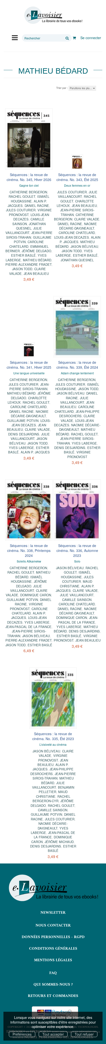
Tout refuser (84, 1034)
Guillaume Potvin (22, 420)
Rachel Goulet (22, 196)
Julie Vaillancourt (23, 230)
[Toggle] (15, 37)
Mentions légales (53, 960)
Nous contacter (53, 925)
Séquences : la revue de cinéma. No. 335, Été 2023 (53, 736)
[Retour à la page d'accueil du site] (53, 15)
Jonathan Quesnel (31, 226)
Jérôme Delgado (36, 251)
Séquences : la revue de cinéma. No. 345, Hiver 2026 (29, 177)
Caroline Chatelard (26, 244)
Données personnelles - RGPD (53, 937)
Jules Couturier (20, 210)
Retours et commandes (53, 996)
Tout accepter (53, 1034)
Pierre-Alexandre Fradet (28, 264)
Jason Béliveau (84, 246)
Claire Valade (86, 219)
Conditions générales (53, 948)
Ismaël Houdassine (30, 198)
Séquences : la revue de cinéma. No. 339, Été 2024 (77, 365)
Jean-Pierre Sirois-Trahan (29, 234)
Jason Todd (22, 268)
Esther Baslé (23, 255)
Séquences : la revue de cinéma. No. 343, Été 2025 (77, 177)
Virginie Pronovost (79, 454)
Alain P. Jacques (35, 452)
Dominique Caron (35, 595)
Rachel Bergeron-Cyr (51, 798)
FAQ (53, 973)
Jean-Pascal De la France (28, 626)
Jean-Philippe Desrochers (79, 413)
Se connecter (90, 37)
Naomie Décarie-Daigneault (78, 226)
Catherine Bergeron (28, 192)
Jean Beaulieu (36, 273)
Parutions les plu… (81, 88)
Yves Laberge (21, 447)
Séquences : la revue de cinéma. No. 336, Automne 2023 (77, 550)
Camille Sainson (76, 599)
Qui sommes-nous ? (53, 984)
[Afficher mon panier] (74, 37)
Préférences (22, 1034)
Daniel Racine (37, 205)
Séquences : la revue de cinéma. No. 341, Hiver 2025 (29, 365)
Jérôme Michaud (59, 841)
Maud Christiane (76, 583)
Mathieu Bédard (37, 260)
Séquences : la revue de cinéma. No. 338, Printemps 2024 (29, 550)
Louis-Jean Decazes (71, 237)
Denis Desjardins (23, 434)
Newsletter (53, 912)
